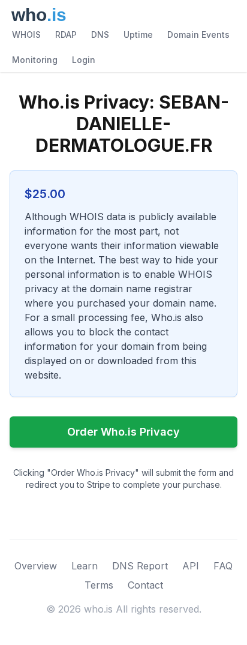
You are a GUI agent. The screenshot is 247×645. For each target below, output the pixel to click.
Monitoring (35, 60)
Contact (145, 585)
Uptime (138, 34)
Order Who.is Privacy (123, 431)
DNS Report (140, 566)
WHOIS (26, 34)
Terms (99, 585)
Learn (84, 566)
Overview (35, 566)
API (190, 566)
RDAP (66, 34)
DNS (100, 34)
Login (83, 60)
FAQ (223, 566)
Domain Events (198, 34)
